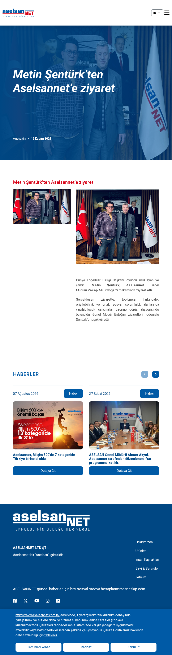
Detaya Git (48, 471)
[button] (144, 374)
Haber (73, 393)
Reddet (86, 647)
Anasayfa (19, 138)
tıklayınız (50, 635)
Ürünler (141, 551)
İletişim (141, 577)
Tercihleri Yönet (38, 647)
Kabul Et (133, 647)
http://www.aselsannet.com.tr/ (38, 615)
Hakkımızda (144, 542)
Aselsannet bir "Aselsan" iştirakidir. (38, 555)
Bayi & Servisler (147, 568)
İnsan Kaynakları (147, 560)
